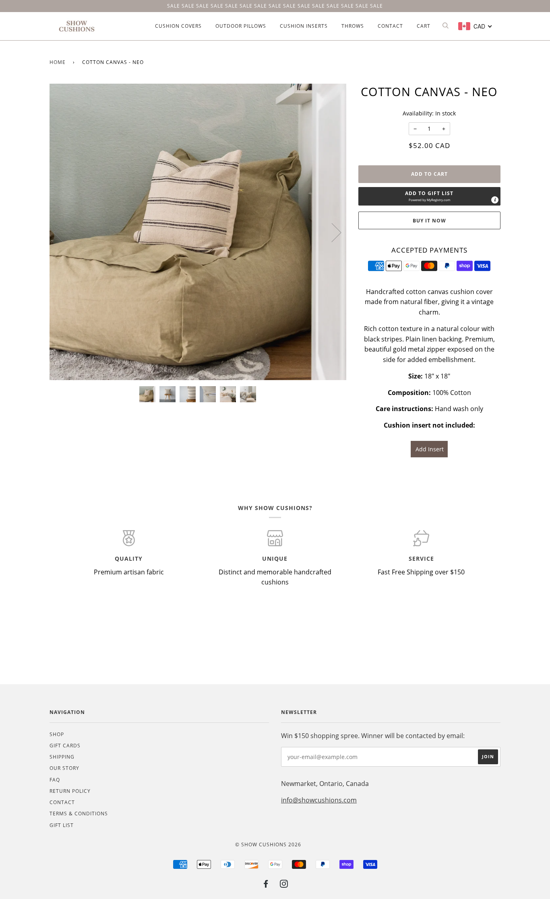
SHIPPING (62, 756)
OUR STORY (64, 768)
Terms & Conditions (79, 813)
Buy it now (429, 220)
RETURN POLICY (70, 791)
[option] (198, 232)
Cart (423, 26)
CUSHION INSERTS (304, 26)
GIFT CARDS (65, 745)
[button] (429, 196)
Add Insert (430, 449)
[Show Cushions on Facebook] (266, 885)
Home (58, 62)
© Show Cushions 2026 (268, 844)
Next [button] (331, 232)
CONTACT (390, 26)
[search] (445, 26)
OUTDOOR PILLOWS (240, 26)
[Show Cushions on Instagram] (284, 885)
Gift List (62, 825)
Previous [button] (63, 232)
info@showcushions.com (319, 800)
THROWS (352, 26)
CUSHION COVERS (178, 26)
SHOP (57, 734)
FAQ (55, 779)
